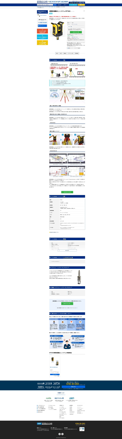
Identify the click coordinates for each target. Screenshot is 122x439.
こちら (82, 34)
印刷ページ (70, 48)
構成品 (65, 53)
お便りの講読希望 (61, 417)
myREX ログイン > (81, 6)
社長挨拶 (71, 409)
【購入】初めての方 (62, 409)
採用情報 (71, 410)
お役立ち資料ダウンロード (63, 414)
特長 (57, 53)
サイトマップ (79, 407)
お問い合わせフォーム (43, 25)
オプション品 (70, 53)
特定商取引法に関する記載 (81, 410)
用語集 (60, 416)
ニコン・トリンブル (74, 24)
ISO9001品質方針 (72, 411)
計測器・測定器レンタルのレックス (41, 6)
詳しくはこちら (55, 374)
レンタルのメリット (41, 405)
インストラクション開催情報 (52, 409)
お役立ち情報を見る (41, 410)
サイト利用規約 (79, 409)
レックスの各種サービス (62, 413)
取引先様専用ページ (80, 413)
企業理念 (71, 408)
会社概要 (71, 407)
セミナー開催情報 (50, 408)
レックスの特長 (61, 407)
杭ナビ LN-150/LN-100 (53, 367)
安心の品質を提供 (41, 407)
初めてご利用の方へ (71, 35)
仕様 (60, 53)
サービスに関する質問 (62, 411)
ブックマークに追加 (77, 48)
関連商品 (76, 53)
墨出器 (54, 6)
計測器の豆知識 (61, 415)
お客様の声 (60, 410)
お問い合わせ (73, 386)
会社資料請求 (71, 414)
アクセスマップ (72, 413)
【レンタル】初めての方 (62, 408)
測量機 (52, 6)
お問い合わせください (75, 37)
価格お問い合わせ (75, 32)
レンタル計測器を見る (42, 408)
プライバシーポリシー (80, 408)
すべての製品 (48, 6)
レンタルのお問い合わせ (73, 4)
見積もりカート (81, 4)
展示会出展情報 (50, 407)
